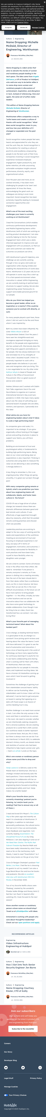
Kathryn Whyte (12, 372)
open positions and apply (28, 922)
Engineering (19, 39)
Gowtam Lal (15, 952)
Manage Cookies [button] (11, 1087)
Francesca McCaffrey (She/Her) (22, 55)
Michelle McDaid (13, 108)
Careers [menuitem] (7, 1043)
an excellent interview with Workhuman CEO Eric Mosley (20, 877)
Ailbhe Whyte (16, 332)
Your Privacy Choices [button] (17, 1095)
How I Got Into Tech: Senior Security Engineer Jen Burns (21, 966)
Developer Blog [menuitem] (10, 1060)
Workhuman (24, 111)
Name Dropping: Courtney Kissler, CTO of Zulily (20, 989)
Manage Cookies (38, 27)
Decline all (23, 27)
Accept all (8, 27)
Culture (9, 39)
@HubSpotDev (22, 911)
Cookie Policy (22, 22)
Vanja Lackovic (12, 768)
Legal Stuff (8, 1078)
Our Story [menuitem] (8, 1052)
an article (16, 751)
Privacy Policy (36, 1078)
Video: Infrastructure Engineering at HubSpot (18, 945)
